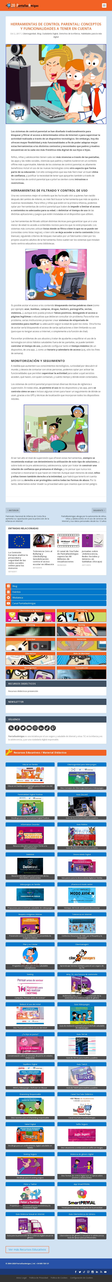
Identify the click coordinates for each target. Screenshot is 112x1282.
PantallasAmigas (16, 736)
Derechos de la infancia (69, 33)
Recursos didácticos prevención (23, 691)
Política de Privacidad (38, 1277)
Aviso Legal (21, 1277)
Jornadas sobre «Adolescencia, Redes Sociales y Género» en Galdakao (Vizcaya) (92, 556)
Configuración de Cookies (81, 1277)
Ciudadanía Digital (50, 33)
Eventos (16, 591)
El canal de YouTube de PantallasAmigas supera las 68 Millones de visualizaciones (68, 556)
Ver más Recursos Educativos (27, 1249)
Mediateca (17, 597)
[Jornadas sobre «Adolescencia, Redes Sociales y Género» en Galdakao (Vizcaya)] (93, 540)
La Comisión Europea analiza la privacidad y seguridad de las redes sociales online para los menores (18, 560)
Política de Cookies (59, 1277)
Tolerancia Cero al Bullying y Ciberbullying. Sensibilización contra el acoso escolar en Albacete (43, 558)
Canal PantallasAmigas (24, 603)
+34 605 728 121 (42, 1263)
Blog (39, 33)
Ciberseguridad (29, 33)
